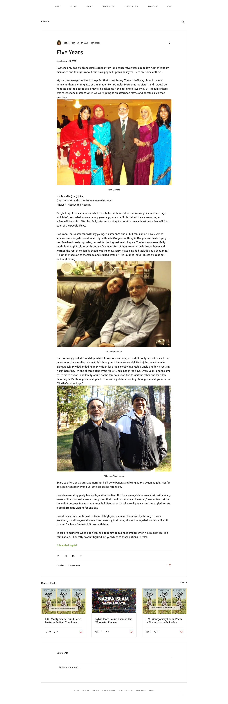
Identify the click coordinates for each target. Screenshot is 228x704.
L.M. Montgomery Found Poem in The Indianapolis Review (164, 620)
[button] (73, 7)
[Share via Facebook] (58, 555)
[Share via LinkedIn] (73, 555)
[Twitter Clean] (184, 6)
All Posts (45, 21)
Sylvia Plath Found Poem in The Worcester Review (113, 620)
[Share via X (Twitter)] (65, 555)
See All (183, 582)
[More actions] (169, 43)
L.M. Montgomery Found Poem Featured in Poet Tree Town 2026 (63, 620)
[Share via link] (80, 555)
